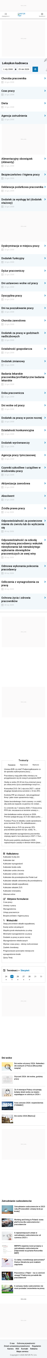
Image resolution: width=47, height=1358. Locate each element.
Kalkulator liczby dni (11, 857)
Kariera (10, 1349)
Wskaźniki (12, 920)
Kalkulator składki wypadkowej (15, 884)
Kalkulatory (12, 853)
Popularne (11, 765)
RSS (17, 1349)
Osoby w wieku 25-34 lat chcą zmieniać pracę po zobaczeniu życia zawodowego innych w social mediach (22, 783)
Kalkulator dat (8, 860)
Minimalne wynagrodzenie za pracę (17, 934)
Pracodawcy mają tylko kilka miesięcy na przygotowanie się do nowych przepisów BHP (22, 777)
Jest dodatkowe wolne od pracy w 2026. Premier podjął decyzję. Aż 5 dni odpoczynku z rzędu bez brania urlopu (23, 815)
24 (6, 976)
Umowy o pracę (9, 906)
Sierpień (25, 970)
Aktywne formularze (17, 898)
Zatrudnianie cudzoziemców (17, 1200)
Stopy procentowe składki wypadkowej (19, 924)
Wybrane (36, 765)
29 (35, 976)
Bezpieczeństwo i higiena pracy (16, 916)
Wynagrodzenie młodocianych (15, 941)
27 (24, 976)
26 (18, 976)
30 (41, 976)
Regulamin (36, 1346)
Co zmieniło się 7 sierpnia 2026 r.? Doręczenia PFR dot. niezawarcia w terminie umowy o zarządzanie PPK (23, 809)
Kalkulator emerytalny (12, 891)
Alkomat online (9, 894)
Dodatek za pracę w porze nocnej (16, 937)
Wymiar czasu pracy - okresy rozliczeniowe (20, 944)
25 (12, 976)
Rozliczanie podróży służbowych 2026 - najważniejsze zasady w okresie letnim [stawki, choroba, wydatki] (23, 841)
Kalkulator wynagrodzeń (13, 864)
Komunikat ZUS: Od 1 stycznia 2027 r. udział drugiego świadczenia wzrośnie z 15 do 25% (22, 790)
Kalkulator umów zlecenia (13, 870)
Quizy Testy (8, 958)
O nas (12, 1343)
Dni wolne (7, 1057)
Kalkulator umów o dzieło (13, 874)
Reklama (33, 1349)
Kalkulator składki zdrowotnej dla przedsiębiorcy (22, 881)
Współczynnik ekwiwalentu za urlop (17, 930)
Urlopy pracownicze (11, 912)
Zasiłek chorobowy (10, 947)
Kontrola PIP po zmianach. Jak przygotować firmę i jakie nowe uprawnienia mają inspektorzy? (22, 796)
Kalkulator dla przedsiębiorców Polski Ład (20, 877)
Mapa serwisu (22, 1351)
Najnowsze (24, 765)
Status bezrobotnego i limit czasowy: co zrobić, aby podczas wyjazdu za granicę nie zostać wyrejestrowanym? (23, 803)
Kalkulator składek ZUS (12, 887)
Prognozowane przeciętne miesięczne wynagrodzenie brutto (18, 952)
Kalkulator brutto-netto (12, 867)
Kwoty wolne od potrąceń (13, 927)
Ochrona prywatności (26, 1343)
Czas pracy (7, 902)
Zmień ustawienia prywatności (17, 1346)
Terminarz (12, 970)
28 (29, 976)
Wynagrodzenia (9, 909)
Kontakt (24, 1349)
